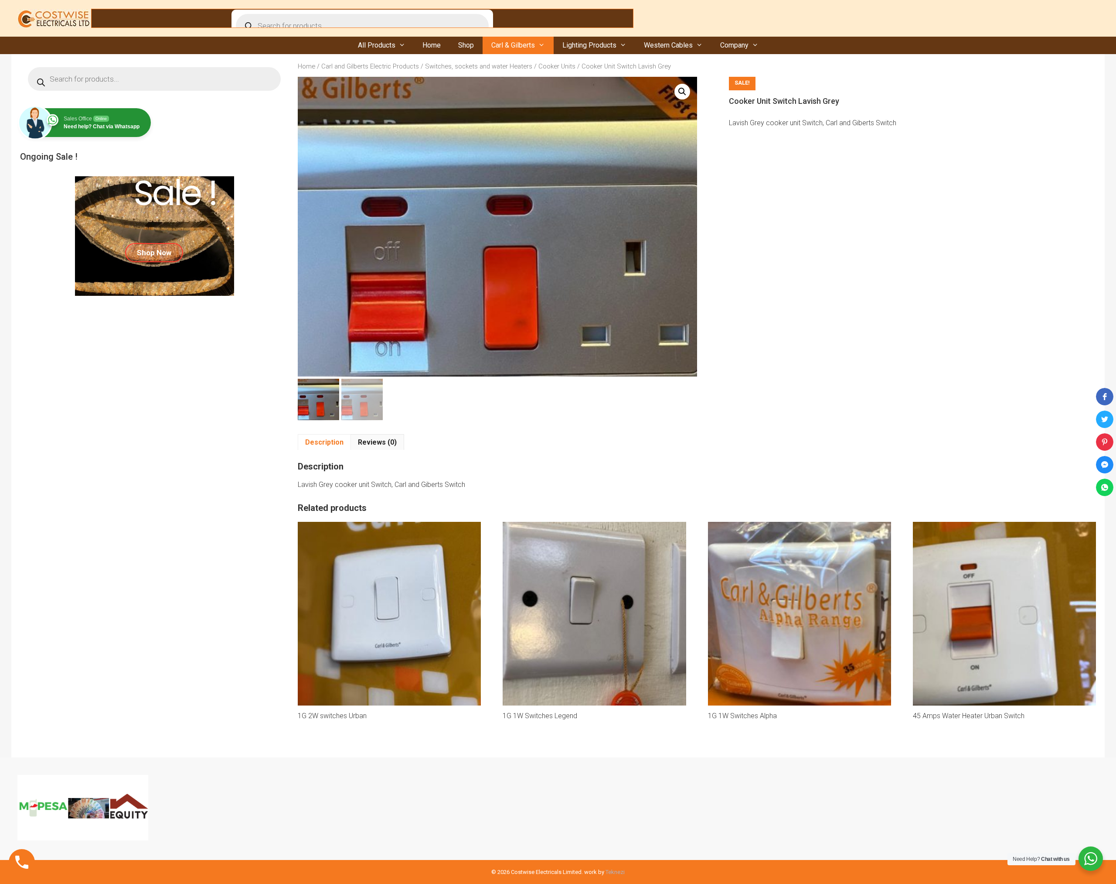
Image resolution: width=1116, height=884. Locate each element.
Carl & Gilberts (513, 45)
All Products (376, 45)
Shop (466, 45)
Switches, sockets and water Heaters (478, 66)
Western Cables (668, 45)
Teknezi (615, 872)
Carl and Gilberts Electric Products (370, 66)
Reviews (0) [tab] (377, 442)
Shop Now (154, 252)
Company (734, 45)
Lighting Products (589, 45)
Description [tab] (324, 442)
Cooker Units (556, 66)
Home (431, 45)
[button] (682, 91)
